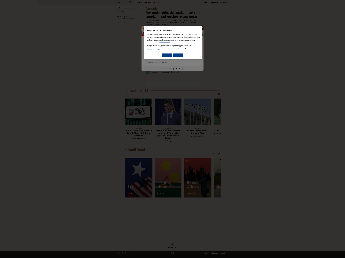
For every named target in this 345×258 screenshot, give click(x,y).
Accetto (178, 54)
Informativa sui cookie (164, 42)
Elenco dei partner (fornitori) (153, 49)
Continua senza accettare (194, 28)
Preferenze (167, 54)
